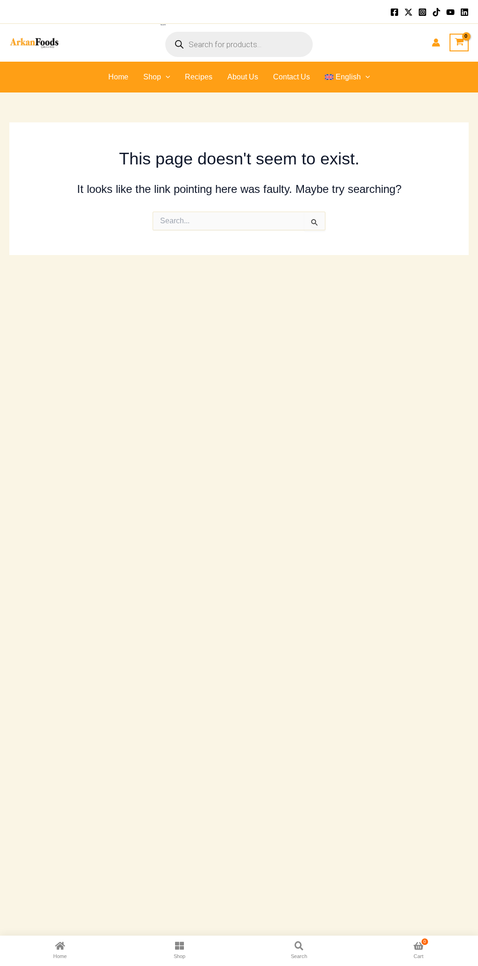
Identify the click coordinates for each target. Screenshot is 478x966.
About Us (242, 77)
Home (118, 77)
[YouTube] (450, 12)
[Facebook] (394, 12)
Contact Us (291, 77)
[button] (165, 77)
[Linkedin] (464, 12)
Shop (152, 77)
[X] (408, 12)
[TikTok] (436, 12)
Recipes (198, 77)
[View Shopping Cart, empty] (459, 42)
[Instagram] (422, 12)
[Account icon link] (436, 42)
